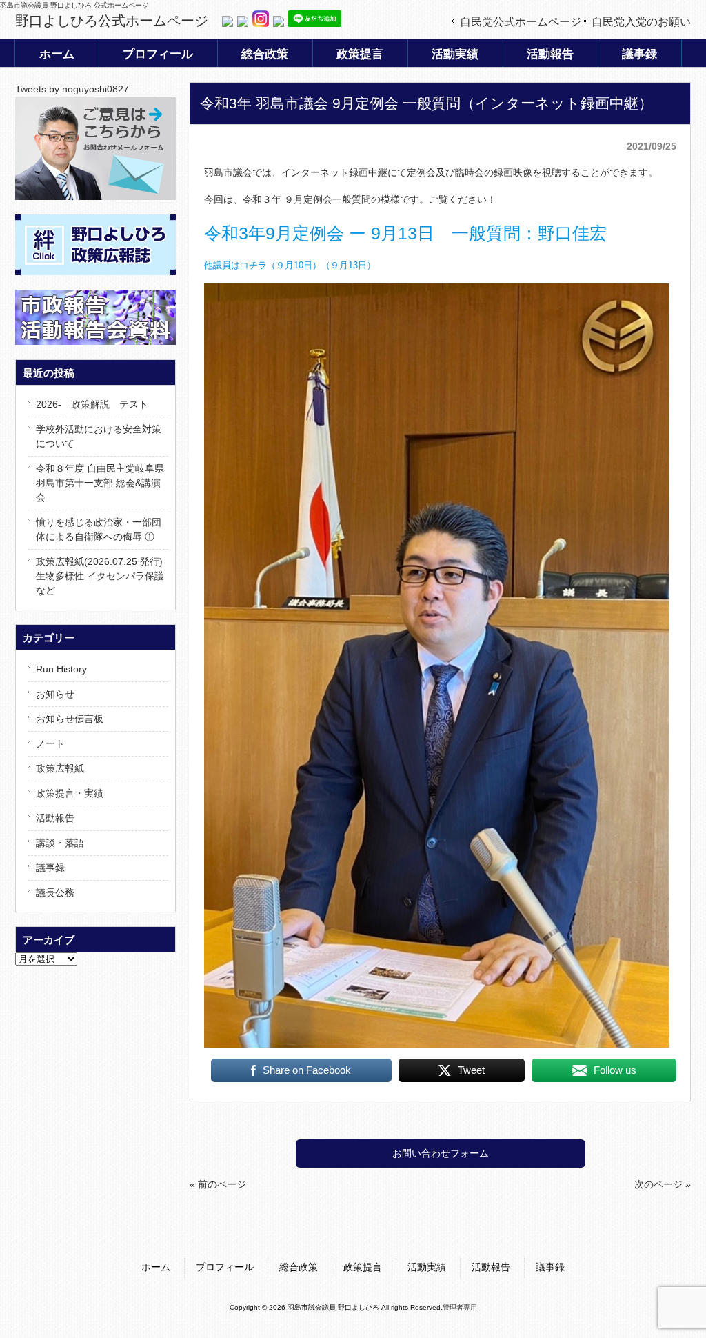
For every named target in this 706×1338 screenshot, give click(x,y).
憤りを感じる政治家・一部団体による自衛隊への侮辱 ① (98, 529)
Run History (61, 669)
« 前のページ (218, 1184)
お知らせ (55, 693)
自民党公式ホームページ (520, 22)
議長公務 (55, 892)
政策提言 (362, 1266)
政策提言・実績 (69, 793)
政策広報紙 (60, 768)
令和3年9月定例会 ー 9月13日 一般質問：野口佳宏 (405, 233)
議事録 (50, 867)
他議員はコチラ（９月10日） (262, 265)
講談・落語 (60, 842)
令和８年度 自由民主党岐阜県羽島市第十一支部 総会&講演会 (100, 483)
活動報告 (55, 817)
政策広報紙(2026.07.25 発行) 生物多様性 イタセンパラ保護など (100, 576)
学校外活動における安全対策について (98, 436)
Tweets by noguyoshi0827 (72, 88)
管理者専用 (460, 1307)
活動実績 (426, 1266)
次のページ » (662, 1184)
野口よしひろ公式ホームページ (111, 20)
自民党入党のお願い (641, 22)
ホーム (155, 1266)
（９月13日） (348, 265)
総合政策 (298, 1266)
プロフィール (225, 1266)
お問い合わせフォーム (440, 1153)
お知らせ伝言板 (69, 718)
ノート (50, 743)
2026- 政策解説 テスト (92, 404)
